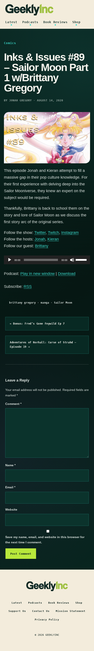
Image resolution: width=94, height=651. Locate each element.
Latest (11, 22)
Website (11, 509)
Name (10, 465)
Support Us (17, 611)
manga (45, 302)
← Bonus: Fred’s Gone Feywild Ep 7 (37, 323)
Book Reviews (55, 22)
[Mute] (72, 260)
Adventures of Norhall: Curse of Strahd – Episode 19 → (43, 344)
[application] (47, 260)
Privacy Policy (47, 619)
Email (10, 487)
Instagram (70, 232)
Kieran (53, 239)
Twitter (40, 232)
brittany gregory (22, 302)
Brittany (41, 246)
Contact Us (41, 611)
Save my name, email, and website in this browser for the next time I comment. (44, 539)
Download (66, 273)
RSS (28, 286)
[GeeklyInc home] (29, 10)
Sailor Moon (63, 302)
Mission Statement (70, 611)
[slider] (82, 259)
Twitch (53, 232)
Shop (76, 22)
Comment (13, 404)
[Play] (9, 260)
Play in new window (37, 273)
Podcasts (30, 22)
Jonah (40, 239)
